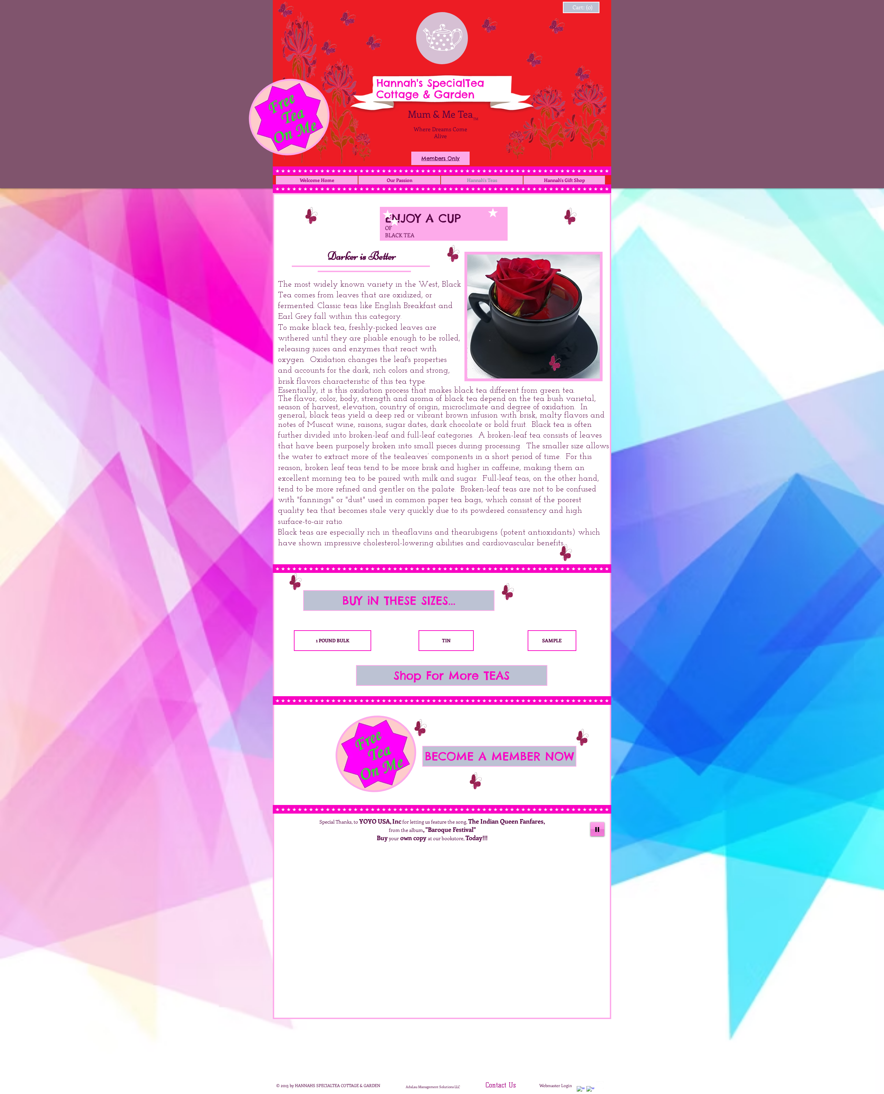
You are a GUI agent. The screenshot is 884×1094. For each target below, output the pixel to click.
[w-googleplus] (590, 1090)
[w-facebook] (581, 1090)
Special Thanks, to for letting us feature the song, (432, 821)
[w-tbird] (600, 1085)
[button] (398, 600)
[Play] (597, 829)
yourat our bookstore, (432, 838)
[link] (574, 7)
